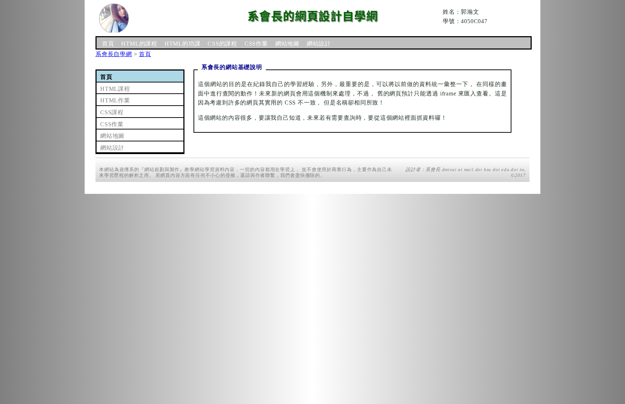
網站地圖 (287, 44)
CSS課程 (112, 112)
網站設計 (319, 44)
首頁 (108, 44)
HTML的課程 (139, 44)
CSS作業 (256, 44)
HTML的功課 (183, 44)
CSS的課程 (222, 44)
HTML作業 (115, 100)
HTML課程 (115, 89)
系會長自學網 (113, 54)
